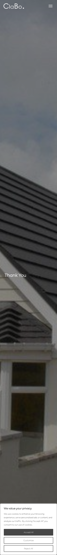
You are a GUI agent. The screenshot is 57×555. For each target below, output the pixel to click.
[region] (28, 529)
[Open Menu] (50, 6)
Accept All (28, 532)
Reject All (28, 548)
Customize (28, 540)
